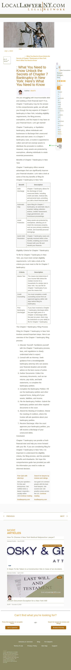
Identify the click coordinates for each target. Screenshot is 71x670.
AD (57, 63)
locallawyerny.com (23, 499)
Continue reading (26, 496)
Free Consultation (59, 67)
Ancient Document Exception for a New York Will (27, 601)
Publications (20, 56)
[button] (8, 60)
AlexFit (33, 91)
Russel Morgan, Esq (60, 75)
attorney (8, 659)
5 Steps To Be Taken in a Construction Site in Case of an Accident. (34, 569)
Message (59, 88)
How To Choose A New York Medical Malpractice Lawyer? (31, 537)
